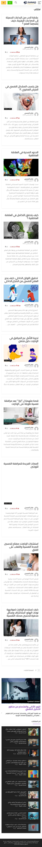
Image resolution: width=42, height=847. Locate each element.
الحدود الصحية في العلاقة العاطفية (24, 154)
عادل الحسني (28, 47)
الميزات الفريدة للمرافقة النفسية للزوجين (21, 465)
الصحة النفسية (22, 733)
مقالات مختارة (3, 2)
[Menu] (39, 2)
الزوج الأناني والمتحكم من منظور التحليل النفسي (24, 708)
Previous (4, 694)
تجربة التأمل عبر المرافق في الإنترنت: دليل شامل (23, 339)
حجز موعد (10, 2)
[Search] (15, 2)
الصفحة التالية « (29, 670)
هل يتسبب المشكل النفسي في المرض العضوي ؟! (21, 88)
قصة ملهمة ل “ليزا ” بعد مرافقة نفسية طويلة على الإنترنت (21, 402)
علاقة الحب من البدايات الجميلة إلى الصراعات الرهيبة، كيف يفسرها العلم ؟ (22, 20)
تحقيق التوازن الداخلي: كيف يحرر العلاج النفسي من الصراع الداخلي (21, 279)
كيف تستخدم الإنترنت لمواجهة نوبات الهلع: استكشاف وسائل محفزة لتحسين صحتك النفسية (22, 612)
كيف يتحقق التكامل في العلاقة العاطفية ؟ (21, 216)
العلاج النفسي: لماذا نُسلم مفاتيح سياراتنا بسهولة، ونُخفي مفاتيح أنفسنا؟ (16, 815)
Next (38, 694)
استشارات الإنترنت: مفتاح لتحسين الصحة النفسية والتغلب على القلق (21, 546)
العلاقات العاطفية (21, 753)
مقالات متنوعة (8, 43)
